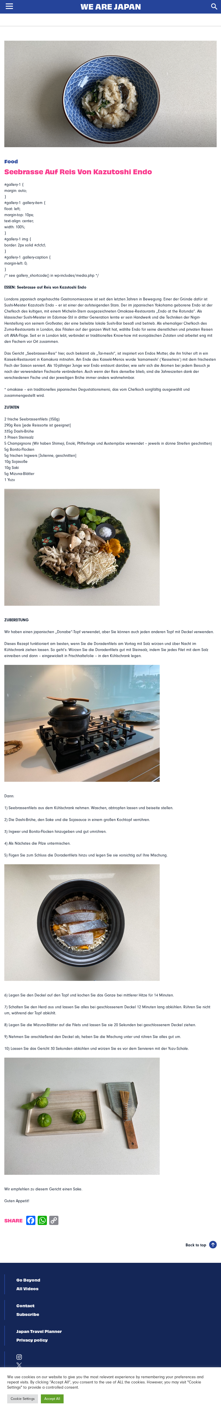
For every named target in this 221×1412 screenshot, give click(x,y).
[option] (110, 94)
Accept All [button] (52, 1399)
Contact (25, 1305)
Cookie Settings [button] (23, 1399)
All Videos (27, 1288)
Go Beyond (28, 1279)
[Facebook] (31, 1221)
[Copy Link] (54, 1221)
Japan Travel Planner (39, 1331)
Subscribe (27, 1314)
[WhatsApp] (42, 1221)
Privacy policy (32, 1339)
